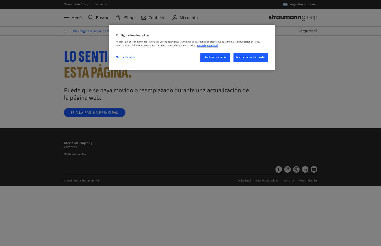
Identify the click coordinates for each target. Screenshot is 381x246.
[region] (192, 47)
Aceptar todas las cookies (251, 57)
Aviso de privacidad (207, 45)
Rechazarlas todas (215, 57)
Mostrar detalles (125, 57)
